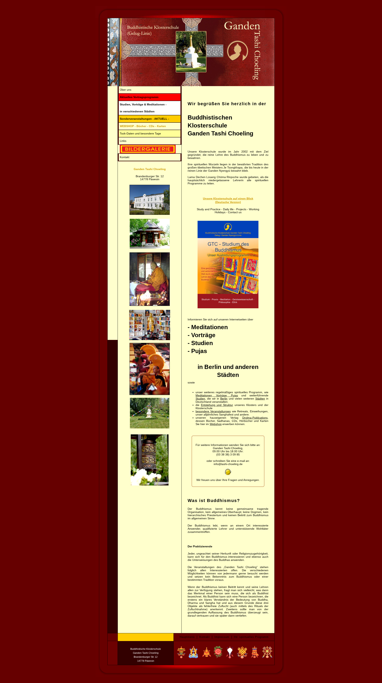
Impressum (221, 636)
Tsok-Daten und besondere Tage (140, 133)
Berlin (223, 398)
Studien (200, 398)
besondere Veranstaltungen (213, 411)
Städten (260, 398)
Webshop (216, 424)
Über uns (125, 89)
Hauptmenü (187, 636)
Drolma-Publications (255, 417)
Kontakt (124, 157)
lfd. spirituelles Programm (251, 636)
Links (123, 140)
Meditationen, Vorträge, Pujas (217, 395)
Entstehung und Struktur (217, 405)
